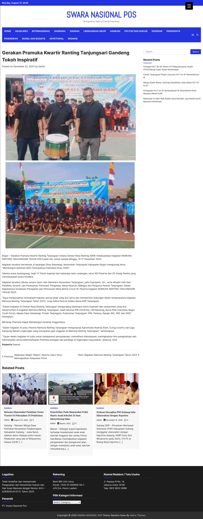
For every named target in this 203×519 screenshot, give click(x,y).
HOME (7, 31)
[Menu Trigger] (189, 6)
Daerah (74, 31)
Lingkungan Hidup (95, 31)
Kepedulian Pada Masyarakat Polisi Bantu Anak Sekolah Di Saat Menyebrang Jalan (69, 416)
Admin (41, 66)
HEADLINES (21, 31)
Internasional (41, 31)
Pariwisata (173, 31)
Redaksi (72, 38)
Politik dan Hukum (135, 31)
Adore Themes (137, 515)
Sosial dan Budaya (33, 38)
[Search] (197, 35)
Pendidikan (11, 38)
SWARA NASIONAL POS (101, 14)
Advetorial (56, 38)
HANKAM (115, 31)
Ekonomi (157, 31)
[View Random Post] (193, 35)
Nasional (60, 31)
